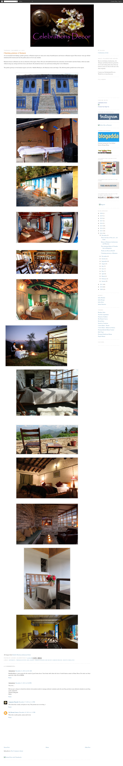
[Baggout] (102, 204)
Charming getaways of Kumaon (109, 253)
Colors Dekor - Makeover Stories (106, 327)
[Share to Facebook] (39, 658)
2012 (101, 233)
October (104, 259)
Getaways (12, 660)
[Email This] (33, 658)
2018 (101, 218)
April (103, 274)
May (103, 271)
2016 (101, 223)
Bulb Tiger (101, 332)
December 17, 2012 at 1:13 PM (27, 702)
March (103, 276)
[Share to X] (37, 658)
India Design (101, 300)
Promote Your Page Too (103, 106)
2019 (101, 216)
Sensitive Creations (103, 323)
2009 (101, 289)
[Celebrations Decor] (99, 105)
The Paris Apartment (103, 314)
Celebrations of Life (103, 53)
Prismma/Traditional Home (105, 334)
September (104, 261)
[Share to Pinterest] (41, 658)
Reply (10, 677)
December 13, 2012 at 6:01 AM (23, 671)
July (103, 266)
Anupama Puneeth (13, 702)
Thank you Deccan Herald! (108, 251)
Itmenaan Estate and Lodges (25, 660)
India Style (101, 302)
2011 (101, 284)
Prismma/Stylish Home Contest (106, 330)
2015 (101, 226)
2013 (101, 231)
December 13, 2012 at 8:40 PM (23, 683)
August (104, 264)
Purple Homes (101, 336)
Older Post (87, 747)
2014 (101, 228)
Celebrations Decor (102, 102)
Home (47, 747)
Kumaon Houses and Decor (43, 660)
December (104, 235)
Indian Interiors (102, 304)
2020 (101, 213)
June (103, 269)
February (104, 279)
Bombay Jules (101, 312)
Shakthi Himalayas (17, 655)
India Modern (101, 298)
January (104, 281)
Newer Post (7, 747)
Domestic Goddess (103, 317)
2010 (101, 287)
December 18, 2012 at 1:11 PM (27, 712)
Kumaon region (57, 660)
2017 (101, 221)
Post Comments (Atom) (17, 751)
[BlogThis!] (35, 658)
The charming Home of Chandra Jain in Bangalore (109, 247)
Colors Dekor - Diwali (103, 325)
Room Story (101, 321)
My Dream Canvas (13, 712)
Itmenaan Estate (26, 655)
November (104, 256)
